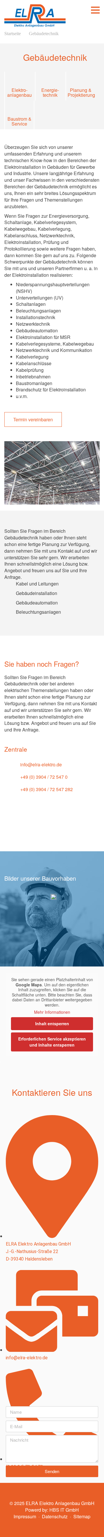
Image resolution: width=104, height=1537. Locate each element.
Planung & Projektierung (81, 92)
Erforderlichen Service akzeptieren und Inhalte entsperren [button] (52, 1042)
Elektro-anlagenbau (19, 92)
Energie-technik (50, 92)
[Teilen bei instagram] (65, 828)
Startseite (12, 33)
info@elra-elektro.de (41, 764)
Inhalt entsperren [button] (52, 1023)
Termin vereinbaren (33, 419)
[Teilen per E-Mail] (30, 828)
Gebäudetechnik (44, 33)
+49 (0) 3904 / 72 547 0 (44, 777)
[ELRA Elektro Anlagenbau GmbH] (35, 13)
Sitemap (81, 1516)
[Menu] (95, 10)
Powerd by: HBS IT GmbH (52, 1509)
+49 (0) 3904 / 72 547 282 (46, 789)
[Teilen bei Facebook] (47, 828)
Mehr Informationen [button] (52, 1012)
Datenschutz (55, 1516)
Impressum (25, 1516)
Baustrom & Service (19, 120)
